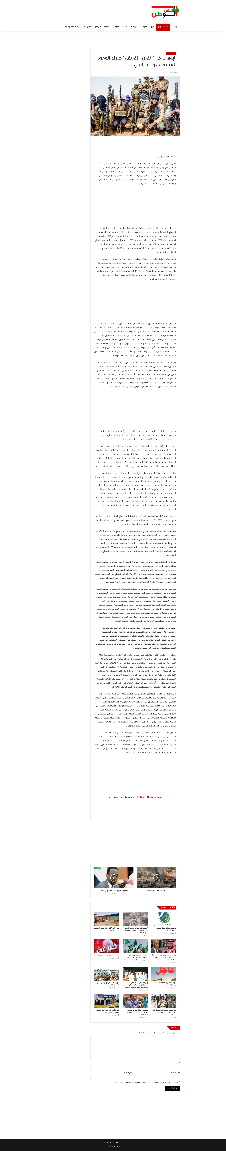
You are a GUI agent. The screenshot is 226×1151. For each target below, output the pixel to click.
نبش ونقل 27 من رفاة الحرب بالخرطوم (106, 928)
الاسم (178, 1063)
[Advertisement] (113, 38)
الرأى (152, 27)
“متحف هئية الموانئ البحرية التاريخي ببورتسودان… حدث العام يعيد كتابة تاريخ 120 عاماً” (136, 931)
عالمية (106, 27)
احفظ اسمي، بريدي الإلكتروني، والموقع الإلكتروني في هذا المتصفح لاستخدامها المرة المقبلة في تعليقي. (145, 1083)
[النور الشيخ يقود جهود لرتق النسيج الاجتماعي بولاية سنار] (106, 1001)
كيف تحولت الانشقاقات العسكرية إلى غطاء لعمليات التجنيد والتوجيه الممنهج (164, 1013)
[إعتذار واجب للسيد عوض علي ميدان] (106, 946)
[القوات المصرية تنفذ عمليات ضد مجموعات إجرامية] (163, 974)
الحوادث (144, 27)
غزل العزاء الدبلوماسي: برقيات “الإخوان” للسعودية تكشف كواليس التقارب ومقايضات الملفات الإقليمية (136, 958)
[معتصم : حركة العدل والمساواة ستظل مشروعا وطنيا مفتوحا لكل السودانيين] (135, 1001)
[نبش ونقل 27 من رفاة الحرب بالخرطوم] (106, 919)
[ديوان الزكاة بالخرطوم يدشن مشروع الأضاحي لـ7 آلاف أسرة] (106, 974)
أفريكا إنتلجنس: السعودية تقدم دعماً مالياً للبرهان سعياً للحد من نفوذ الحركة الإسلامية (164, 958)
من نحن (97, 27)
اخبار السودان (162, 27)
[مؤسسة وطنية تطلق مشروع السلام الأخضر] (163, 919)
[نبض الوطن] (163, 12)
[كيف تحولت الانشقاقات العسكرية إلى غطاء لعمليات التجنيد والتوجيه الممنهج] (163, 1001)
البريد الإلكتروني (175, 1073)
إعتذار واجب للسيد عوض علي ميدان (107, 955)
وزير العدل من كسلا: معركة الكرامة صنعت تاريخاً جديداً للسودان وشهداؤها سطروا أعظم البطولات (136, 985)
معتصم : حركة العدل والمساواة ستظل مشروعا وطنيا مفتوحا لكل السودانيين (136, 1013)
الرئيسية (175, 27)
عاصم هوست (111, 1146)
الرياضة (134, 27)
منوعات (116, 27)
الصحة (125, 27)
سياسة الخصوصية (73, 27)
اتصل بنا (87, 27)
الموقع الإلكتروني (128, 1073)
